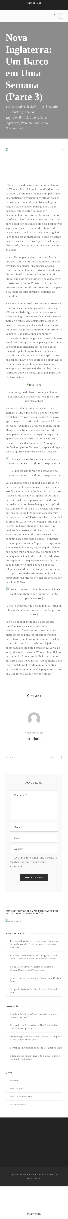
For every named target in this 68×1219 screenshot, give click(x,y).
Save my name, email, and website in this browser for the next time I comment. (33, 862)
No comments (15, 128)
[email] (28, 6)
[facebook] (34, 6)
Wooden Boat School (35, 123)
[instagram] (39, 6)
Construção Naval (22, 112)
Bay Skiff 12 (20, 117)
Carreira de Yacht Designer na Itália (43, 1047)
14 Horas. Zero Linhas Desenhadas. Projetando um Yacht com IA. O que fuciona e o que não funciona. (34, 944)
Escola (34, 117)
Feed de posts (17, 1088)
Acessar (14, 1080)
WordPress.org (18, 1104)
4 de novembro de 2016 (21, 107)
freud (13, 1013)
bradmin (52, 107)
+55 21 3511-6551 (34, 3)
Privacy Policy (34, 1213)
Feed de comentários (21, 1096)
